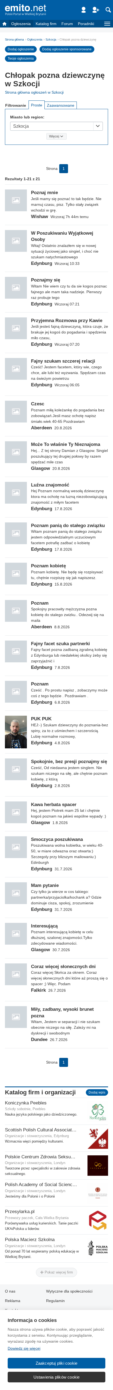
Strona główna (14, 39)
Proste (36, 105)
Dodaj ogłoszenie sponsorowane (67, 49)
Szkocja (51, 39)
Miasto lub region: (27, 117)
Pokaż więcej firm (58, 1272)
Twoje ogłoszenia (21, 58)
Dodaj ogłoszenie (21, 49)
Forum (67, 24)
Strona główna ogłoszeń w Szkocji (34, 92)
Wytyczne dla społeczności (69, 1291)
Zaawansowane (60, 105)
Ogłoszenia (21, 24)
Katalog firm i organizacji (40, 1092)
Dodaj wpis (97, 1092)
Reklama (12, 1301)
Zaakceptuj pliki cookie (57, 1363)
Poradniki (86, 24)
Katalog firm (46, 24)
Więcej (54, 136)
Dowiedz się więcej (24, 1348)
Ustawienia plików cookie (56, 1377)
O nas (10, 1291)
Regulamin (55, 1301)
